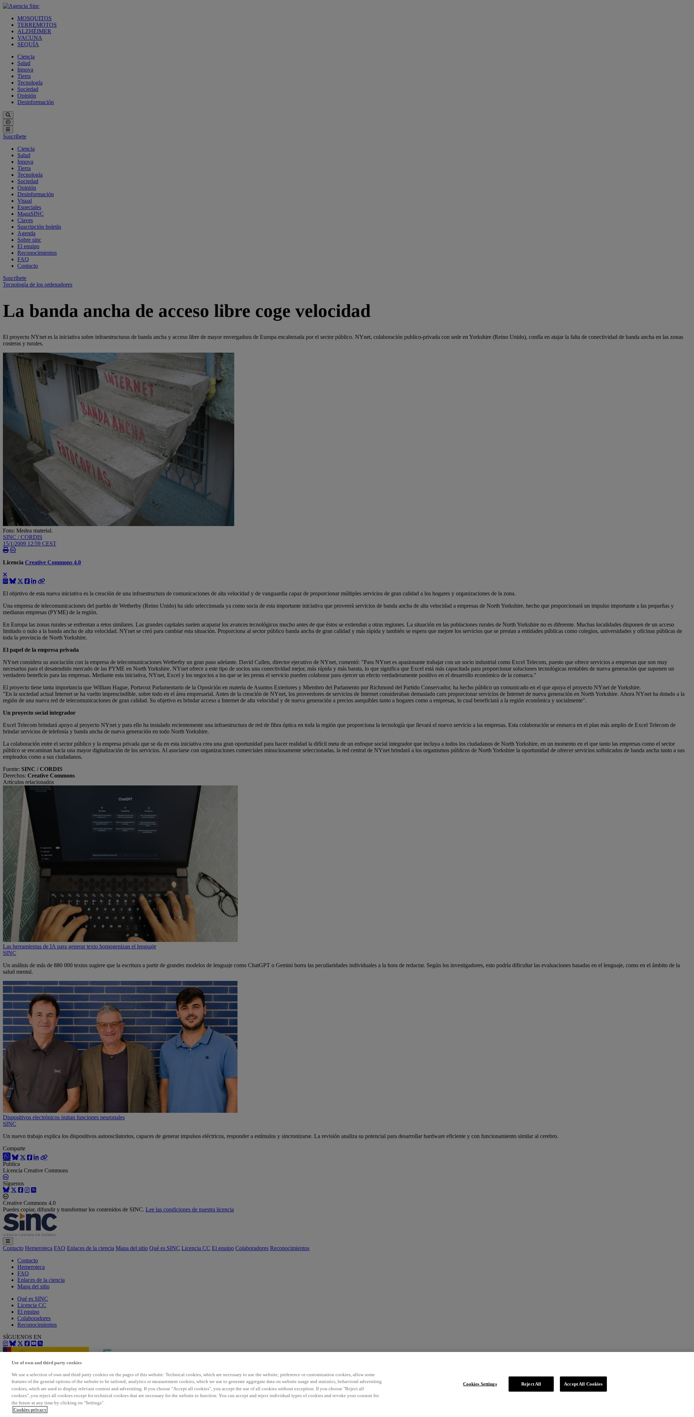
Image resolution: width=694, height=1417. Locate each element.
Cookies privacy (30, 1409)
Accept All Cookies (583, 1384)
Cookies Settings (480, 1384)
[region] (347, 1384)
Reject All (531, 1384)
